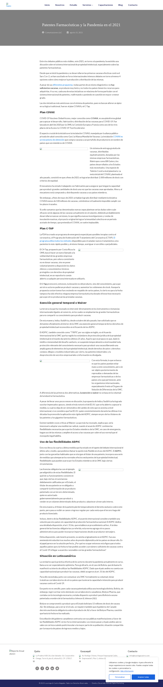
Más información (127, 671)
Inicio (47, 5)
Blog (120, 5)
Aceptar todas (143, 677)
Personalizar (120, 677)
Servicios (87, 5)
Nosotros (59, 5)
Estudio (73, 5)
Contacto (132, 5)
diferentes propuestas (63, 85)
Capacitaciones (105, 5)
